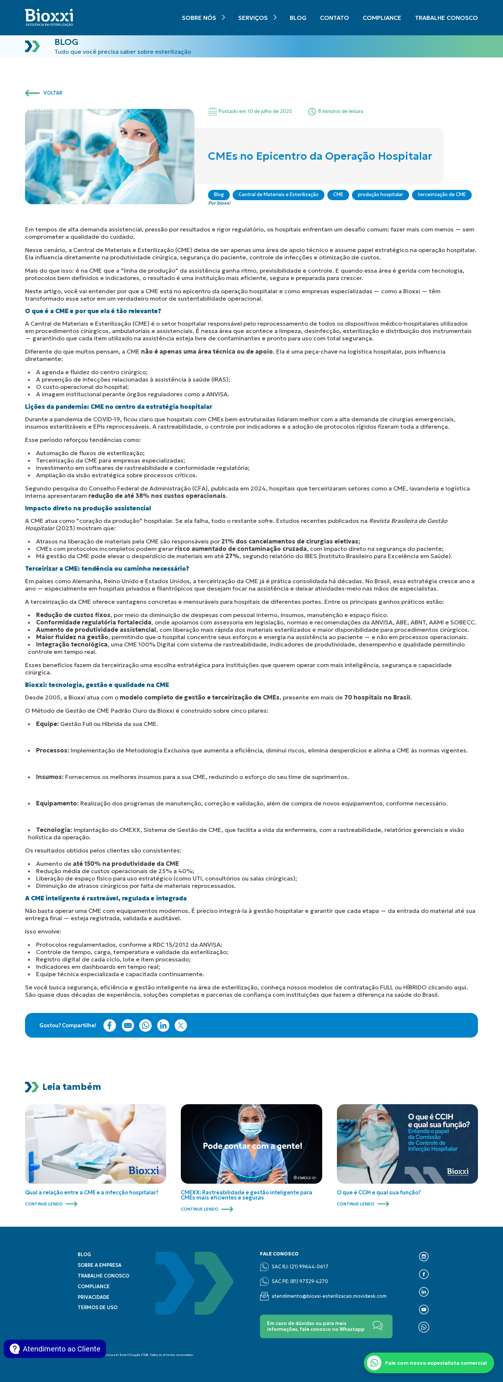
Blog (298, 17)
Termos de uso (97, 1308)
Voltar (52, 93)
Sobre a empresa (100, 1265)
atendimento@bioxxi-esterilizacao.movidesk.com (329, 1296)
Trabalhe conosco (446, 17)
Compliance (382, 17)
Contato (334, 17)
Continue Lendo (44, 1203)
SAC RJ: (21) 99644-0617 (300, 1267)
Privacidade (93, 1297)
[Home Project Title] (49, 17)
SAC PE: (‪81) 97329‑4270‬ (300, 1281)
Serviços (253, 17)
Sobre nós (199, 17)
